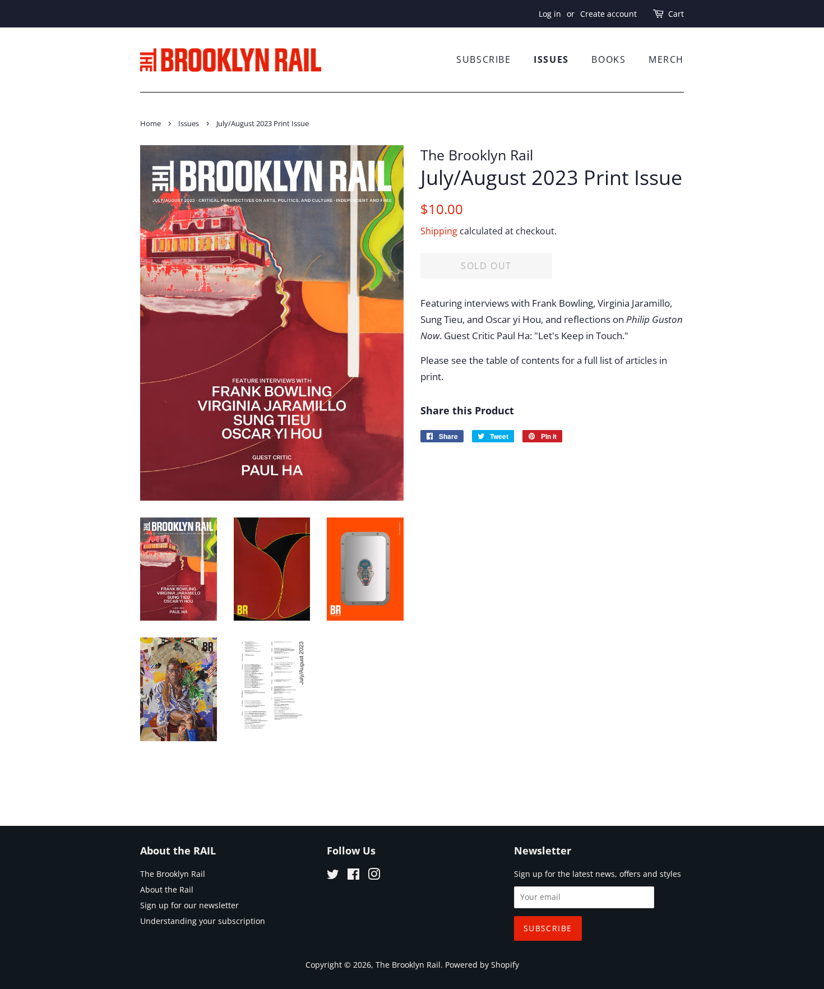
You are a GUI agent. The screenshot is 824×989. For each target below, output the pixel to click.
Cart (676, 13)
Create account (608, 13)
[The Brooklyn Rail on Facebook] (353, 876)
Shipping (438, 231)
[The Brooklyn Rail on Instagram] (374, 876)
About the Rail (166, 889)
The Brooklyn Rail (172, 873)
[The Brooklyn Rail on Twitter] (333, 876)
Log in (550, 13)
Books (608, 59)
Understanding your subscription (202, 921)
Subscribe (483, 59)
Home (150, 123)
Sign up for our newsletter (189, 905)
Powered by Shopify (482, 964)
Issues (551, 59)
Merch (666, 59)
